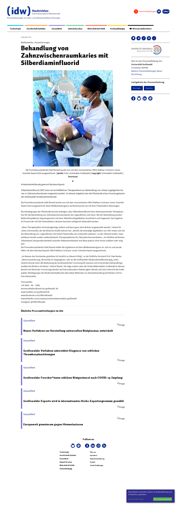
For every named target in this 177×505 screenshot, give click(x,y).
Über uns (93, 452)
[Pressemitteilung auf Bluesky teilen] (139, 98)
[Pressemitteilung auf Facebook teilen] (133, 98)
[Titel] (133, 38)
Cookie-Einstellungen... (136, 499)
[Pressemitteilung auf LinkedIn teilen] (145, 98)
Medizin (149, 88)
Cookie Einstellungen (96, 465)
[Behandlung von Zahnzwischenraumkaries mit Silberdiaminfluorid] (138, 38)
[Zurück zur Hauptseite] (165, 11)
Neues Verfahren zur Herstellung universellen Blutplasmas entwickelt (68, 331)
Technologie (15, 28)
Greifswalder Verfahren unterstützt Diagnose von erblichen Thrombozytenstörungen (61, 352)
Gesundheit (57, 28)
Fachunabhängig (117, 28)
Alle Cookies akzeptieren (162, 499)
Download (73, 176)
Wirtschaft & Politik (96, 28)
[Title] (144, 38)
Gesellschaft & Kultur (36, 28)
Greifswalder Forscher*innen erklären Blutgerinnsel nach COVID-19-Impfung (73, 378)
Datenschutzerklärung (97, 459)
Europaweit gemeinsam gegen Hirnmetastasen (53, 424)
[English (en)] (159, 11)
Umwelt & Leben (75, 28)
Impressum (93, 455)
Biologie (137, 88)
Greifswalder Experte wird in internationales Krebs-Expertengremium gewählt (73, 401)
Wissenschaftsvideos (142, 28)
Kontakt (92, 462)
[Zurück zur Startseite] (33, 12)
